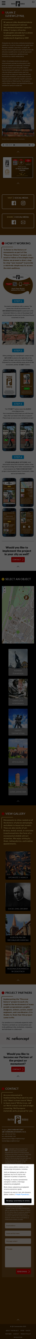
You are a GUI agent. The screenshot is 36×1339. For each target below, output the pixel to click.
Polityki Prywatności (22, 1194)
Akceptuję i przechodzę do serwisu (18, 1201)
